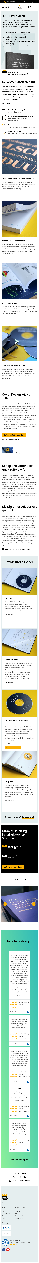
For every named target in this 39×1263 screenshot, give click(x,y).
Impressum (19, 1218)
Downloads (6, 1216)
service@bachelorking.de (27, 2)
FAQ (3, 1211)
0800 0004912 (10, 2)
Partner (17, 1211)
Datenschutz (19, 1216)
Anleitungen (6, 1213)
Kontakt (4, 1218)
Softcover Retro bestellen (14, 435)
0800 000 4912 (21, 1177)
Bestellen (33, 7)
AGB (16, 1213)
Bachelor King (5, 1197)
